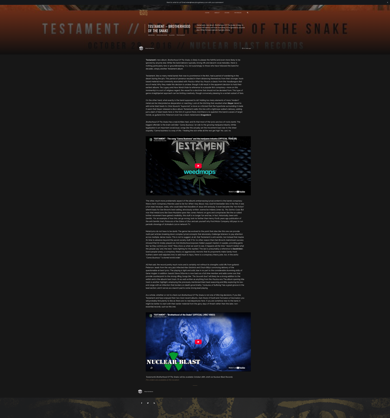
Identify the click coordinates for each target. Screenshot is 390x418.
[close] (387, 2)
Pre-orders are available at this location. (162, 380)
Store (227, 12)
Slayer (172, 35)
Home (207, 12)
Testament (181, 35)
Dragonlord (162, 35)
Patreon (238, 12)
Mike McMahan (149, 48)
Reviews (151, 35)
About (217, 12)
